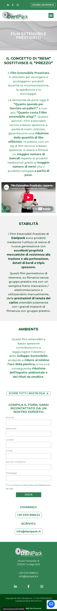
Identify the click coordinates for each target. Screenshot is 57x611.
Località (10, 440)
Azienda (10, 417)
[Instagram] (18, 5)
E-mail (9, 451)
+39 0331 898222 (28, 573)
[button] (51, 15)
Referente (11, 429)
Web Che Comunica (33, 608)
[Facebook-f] (13, 5)
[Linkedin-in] (8, 5)
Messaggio (11, 473)
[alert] (13, 609)
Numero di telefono (16, 462)
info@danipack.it (28, 576)
